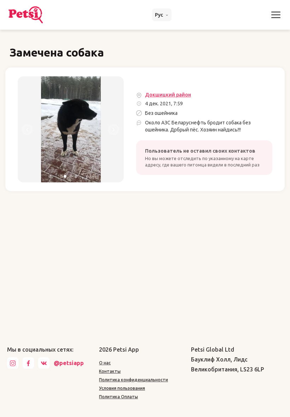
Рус (159, 15)
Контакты (110, 371)
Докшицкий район (168, 95)
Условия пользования (122, 388)
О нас (105, 362)
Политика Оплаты (118, 396)
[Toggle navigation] (276, 15)
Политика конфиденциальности (133, 379)
